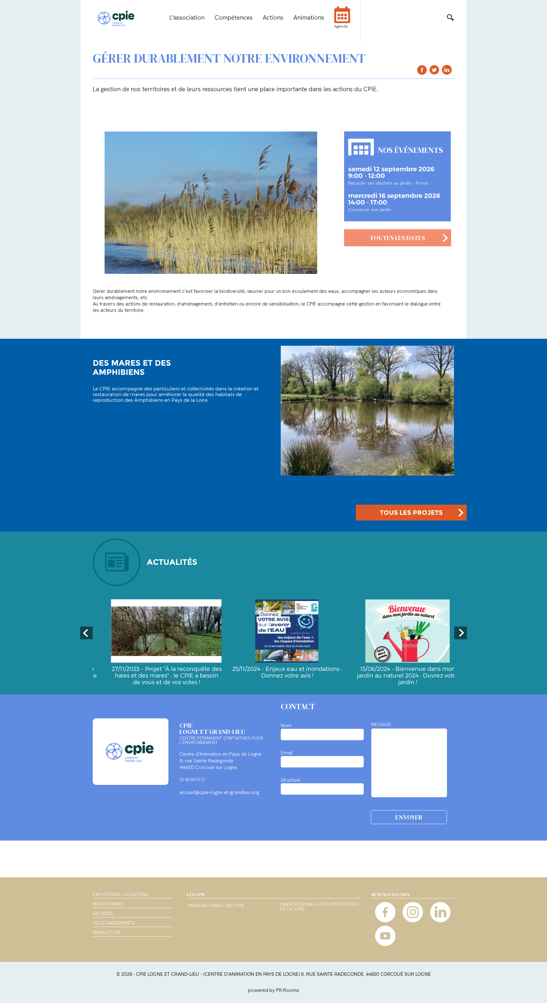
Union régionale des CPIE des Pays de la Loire (319, 907)
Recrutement (108, 904)
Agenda (341, 26)
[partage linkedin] (447, 70)
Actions (273, 17)
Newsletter (106, 932)
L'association (186, 17)
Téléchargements (114, 923)
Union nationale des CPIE (215, 905)
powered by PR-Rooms (273, 990)
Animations (308, 17)
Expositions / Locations (120, 894)
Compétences (234, 17)
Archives (103, 913)
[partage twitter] (434, 70)
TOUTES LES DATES (397, 237)
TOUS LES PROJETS (411, 512)
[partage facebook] (422, 70)
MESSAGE (381, 724)
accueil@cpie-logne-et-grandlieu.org (219, 792)
